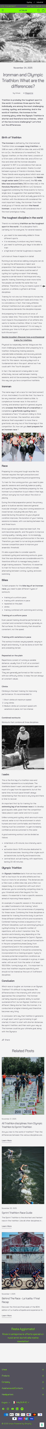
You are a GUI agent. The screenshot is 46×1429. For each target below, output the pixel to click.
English (5, 1402)
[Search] (38, 10)
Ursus (11, 1423)
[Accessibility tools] (44, 286)
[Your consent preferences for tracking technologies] (42, 1425)
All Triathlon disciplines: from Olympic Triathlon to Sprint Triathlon (22, 1125)
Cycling (29, 2)
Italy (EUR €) (21, 1402)
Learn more (7, 1140)
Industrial (40, 2)
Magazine (29, 93)
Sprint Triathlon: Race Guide (17, 1212)
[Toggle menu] (2, 10)
